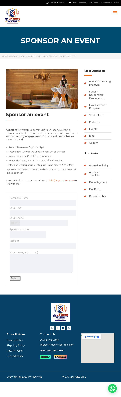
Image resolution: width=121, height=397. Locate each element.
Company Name (19, 198)
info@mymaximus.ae (61, 180)
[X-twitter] (69, 328)
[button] (112, 388)
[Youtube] (63, 328)
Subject (14, 241)
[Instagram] (52, 328)
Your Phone (17, 220)
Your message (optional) (24, 252)
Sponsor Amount (20, 229)
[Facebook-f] (58, 328)
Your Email (16, 208)
